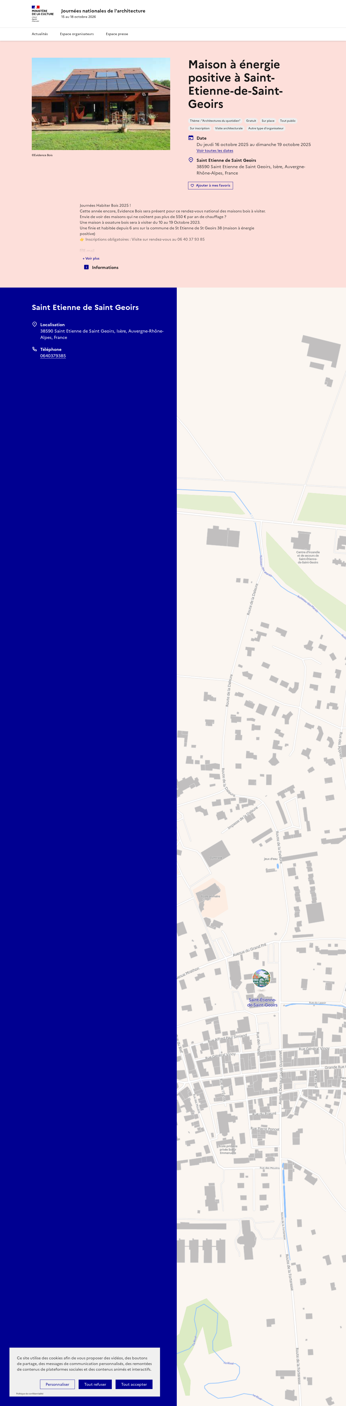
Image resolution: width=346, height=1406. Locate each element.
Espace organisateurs (77, 34)
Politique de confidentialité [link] (29, 1393)
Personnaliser (57, 1384)
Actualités (40, 34)
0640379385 (53, 356)
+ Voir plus (91, 258)
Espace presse (117, 34)
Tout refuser (95, 1384)
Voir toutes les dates (215, 150)
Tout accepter (134, 1384)
